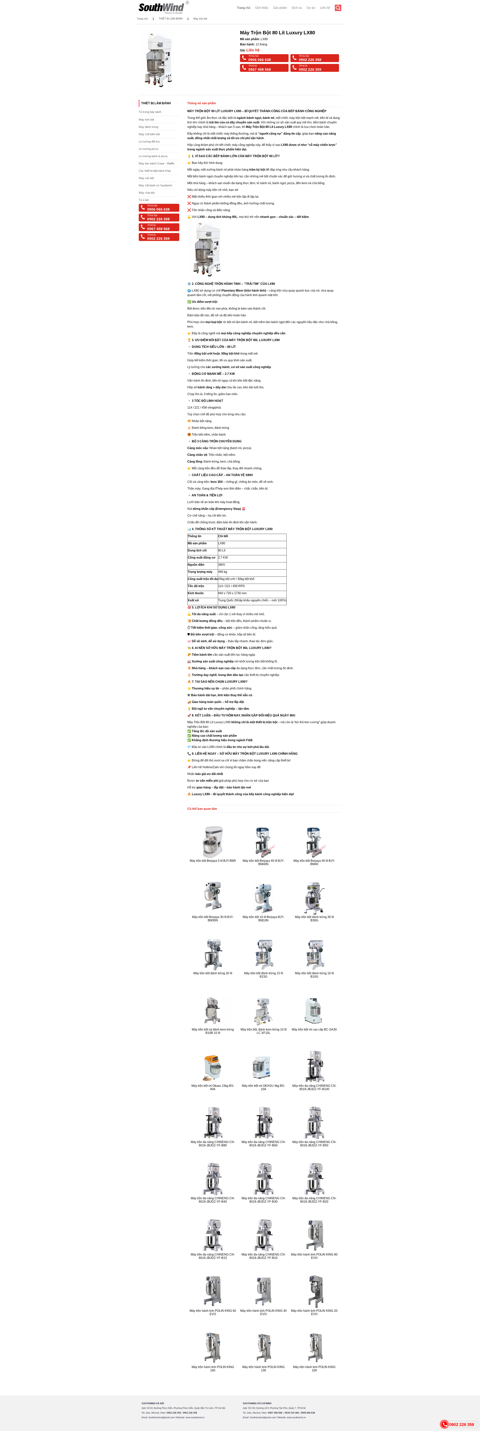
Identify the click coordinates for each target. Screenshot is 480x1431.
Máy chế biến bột (149, 134)
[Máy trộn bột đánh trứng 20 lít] (213, 981)
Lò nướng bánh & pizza (153, 156)
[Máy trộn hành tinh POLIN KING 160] (213, 1374)
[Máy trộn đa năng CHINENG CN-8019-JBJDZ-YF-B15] (213, 1262)
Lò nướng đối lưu (149, 141)
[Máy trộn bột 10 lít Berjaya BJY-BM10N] (264, 924)
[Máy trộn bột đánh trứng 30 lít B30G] (314, 924)
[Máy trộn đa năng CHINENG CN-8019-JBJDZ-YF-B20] (314, 1206)
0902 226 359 (310, 69)
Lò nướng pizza (148, 148)
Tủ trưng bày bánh (150, 111)
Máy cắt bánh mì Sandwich (155, 185)
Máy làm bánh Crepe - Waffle (156, 163)
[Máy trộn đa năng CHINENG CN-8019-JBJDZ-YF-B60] (264, 1149)
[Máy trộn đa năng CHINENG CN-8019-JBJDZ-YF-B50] (314, 1149)
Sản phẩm (280, 7)
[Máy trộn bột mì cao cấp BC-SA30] (314, 1037)
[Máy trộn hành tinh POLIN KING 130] (264, 1374)
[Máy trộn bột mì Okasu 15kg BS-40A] (213, 1093)
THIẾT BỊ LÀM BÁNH (170, 18)
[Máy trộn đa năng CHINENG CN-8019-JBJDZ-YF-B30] (264, 1206)
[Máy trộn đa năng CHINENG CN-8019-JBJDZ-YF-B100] (314, 1093)
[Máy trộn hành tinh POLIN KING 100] (314, 1374)
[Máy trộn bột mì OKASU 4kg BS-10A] (264, 1093)
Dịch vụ (297, 7)
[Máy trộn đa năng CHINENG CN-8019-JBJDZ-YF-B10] (264, 1262)
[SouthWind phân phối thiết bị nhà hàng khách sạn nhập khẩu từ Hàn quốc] (164, 14)
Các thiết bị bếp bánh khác (155, 170)
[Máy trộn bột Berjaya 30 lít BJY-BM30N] (213, 924)
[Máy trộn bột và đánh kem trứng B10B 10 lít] (213, 1037)
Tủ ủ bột (144, 200)
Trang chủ (243, 7)
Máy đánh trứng (148, 126)
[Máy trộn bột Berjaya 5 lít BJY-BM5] (213, 868)
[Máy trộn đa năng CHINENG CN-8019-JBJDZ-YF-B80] (213, 1149)
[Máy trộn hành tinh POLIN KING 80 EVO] (314, 1262)
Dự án (311, 7)
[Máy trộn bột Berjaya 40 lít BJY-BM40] (314, 868)
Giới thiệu (261, 7)
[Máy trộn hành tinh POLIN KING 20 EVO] (314, 1318)
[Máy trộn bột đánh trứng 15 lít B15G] (264, 981)
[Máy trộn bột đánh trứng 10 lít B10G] (314, 981)
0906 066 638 (259, 60)
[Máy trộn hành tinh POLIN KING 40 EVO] (264, 1318)
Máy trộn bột (200, 18)
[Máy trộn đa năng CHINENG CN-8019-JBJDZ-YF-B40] (213, 1206)
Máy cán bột (146, 178)
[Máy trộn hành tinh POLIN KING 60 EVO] (213, 1318)
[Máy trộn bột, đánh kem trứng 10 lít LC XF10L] (264, 1037)
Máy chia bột (146, 192)
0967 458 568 (259, 69)
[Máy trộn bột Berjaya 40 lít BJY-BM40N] (264, 868)
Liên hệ (325, 7)
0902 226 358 (310, 60)
